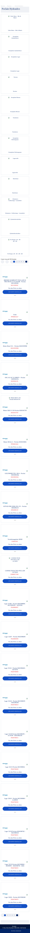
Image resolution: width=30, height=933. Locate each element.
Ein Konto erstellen (15, 292)
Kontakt (14, 926)
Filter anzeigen (16, 931)
